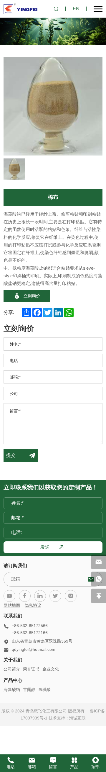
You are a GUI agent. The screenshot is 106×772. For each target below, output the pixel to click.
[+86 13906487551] (98, 579)
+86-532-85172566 (30, 625)
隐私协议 (33, 605)
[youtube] (9, 596)
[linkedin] (40, 596)
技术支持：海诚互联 (67, 718)
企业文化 (50, 669)
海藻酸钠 (12, 689)
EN (76, 8)
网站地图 (12, 605)
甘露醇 (29, 689)
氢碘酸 (44, 689)
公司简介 (12, 669)
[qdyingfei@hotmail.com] (98, 562)
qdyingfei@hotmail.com (33, 649)
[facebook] (25, 596)
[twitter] (55, 596)
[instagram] (71, 596)
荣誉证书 (31, 669)
